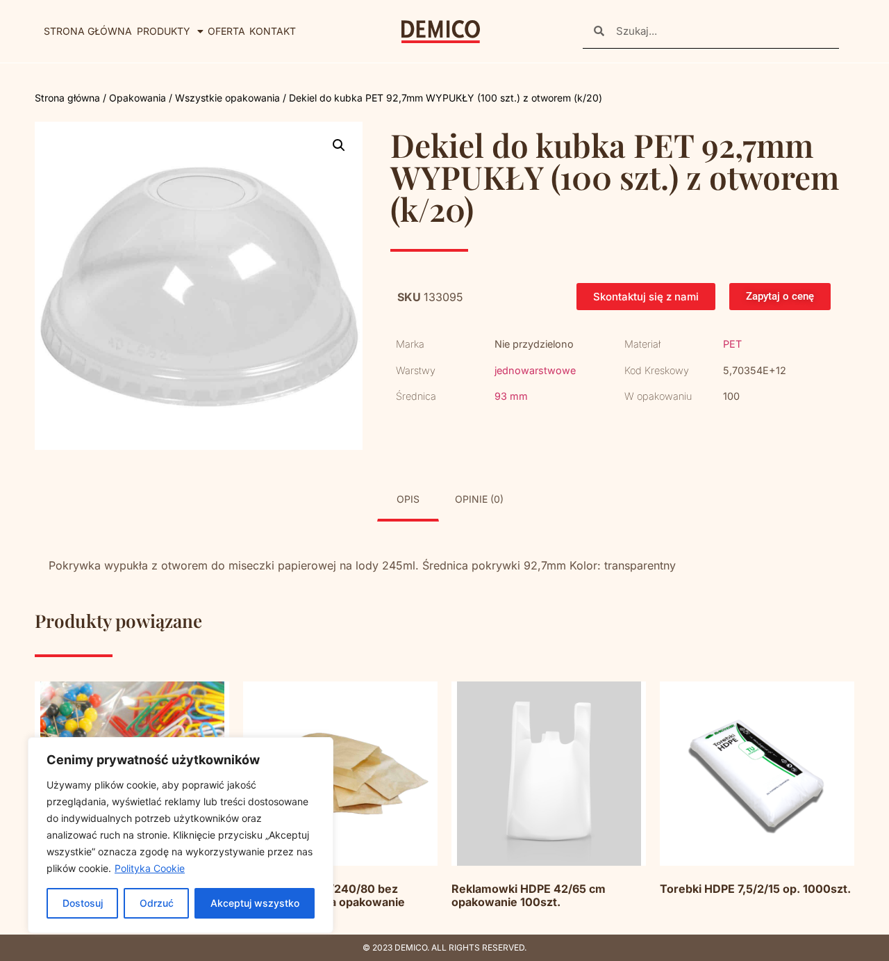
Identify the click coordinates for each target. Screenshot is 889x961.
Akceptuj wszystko (254, 903)
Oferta (226, 31)
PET (732, 344)
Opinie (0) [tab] (479, 499)
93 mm (511, 396)
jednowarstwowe (535, 370)
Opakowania (137, 98)
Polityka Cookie (150, 868)
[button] (338, 145)
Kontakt (272, 31)
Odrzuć (157, 903)
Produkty (163, 31)
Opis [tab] (408, 499)
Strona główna (88, 31)
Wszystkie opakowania (227, 98)
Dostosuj (83, 903)
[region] (180, 835)
